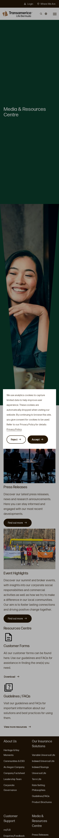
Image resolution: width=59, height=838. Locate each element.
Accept (36, 439)
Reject (14, 439)
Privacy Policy (14, 429)
